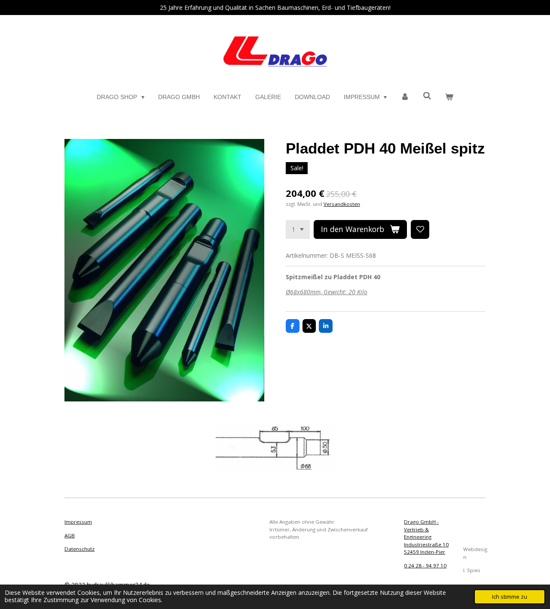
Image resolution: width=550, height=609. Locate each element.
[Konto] (405, 97)
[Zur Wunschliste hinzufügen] (420, 229)
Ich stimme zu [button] (509, 596)
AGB (69, 535)
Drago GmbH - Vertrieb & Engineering (421, 529)
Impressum (78, 522)
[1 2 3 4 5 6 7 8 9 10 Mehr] (298, 229)
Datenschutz (79, 549)
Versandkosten (342, 204)
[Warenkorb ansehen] (449, 97)
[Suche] (427, 96)
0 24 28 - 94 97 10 (425, 565)
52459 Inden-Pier (424, 552)
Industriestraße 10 (426, 544)
